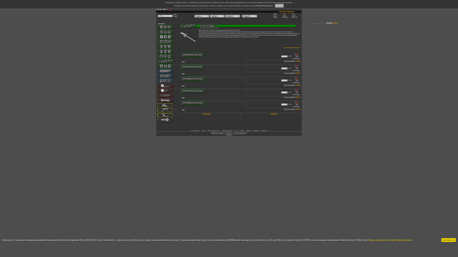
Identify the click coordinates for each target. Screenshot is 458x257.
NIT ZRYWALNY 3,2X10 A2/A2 (193, 79)
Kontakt (242, 130)
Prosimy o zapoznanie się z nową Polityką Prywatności (390, 240)
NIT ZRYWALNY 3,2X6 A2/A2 (192, 55)
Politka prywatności (227, 130)
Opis (183, 62)
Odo (236, 130)
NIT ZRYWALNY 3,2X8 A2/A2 (192, 67)
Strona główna (195, 130)
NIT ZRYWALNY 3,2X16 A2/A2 (193, 103)
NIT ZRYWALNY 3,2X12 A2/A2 (193, 91)
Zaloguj (275, 17)
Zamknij (279, 6)
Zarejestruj (256, 130)
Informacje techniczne (214, 130)
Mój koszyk (294, 17)
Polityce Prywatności (264, 6)
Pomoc (203, 130)
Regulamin (229, 135)
